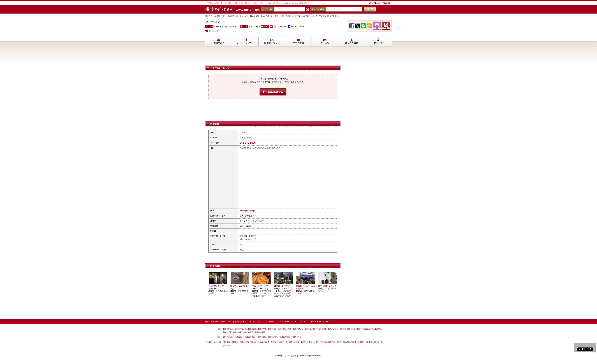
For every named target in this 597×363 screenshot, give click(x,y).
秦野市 (302, 342)
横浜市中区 (262, 329)
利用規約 (270, 321)
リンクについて (256, 321)
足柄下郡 (226, 345)
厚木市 (309, 342)
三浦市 (242, 342)
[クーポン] (325, 41)
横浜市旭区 (355, 329)
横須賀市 (234, 342)
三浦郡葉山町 (251, 342)
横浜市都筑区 (260, 332)
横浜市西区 (252, 329)
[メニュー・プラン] (245, 41)
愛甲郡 (379, 342)
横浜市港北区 (321, 329)
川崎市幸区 (239, 337)
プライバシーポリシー (287, 321)
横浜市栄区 (227, 332)
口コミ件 (213, 31)
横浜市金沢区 (233, 16)
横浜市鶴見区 (228, 329)
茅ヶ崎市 (289, 342)
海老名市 (331, 342)
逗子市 (296, 342)
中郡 (366, 342)
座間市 (339, 342)
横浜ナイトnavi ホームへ (321, 321)
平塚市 (260, 342)
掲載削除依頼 (240, 321)
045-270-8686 (248, 142)
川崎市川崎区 (228, 337)
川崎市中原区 (250, 337)
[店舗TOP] (218, 41)
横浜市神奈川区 (241, 329)
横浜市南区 (272, 329)
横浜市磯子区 (298, 329)
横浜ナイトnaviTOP (212, 16)
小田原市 (280, 342)
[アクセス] (378, 41)
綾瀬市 (353, 342)
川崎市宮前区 (285, 337)
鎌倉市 (266, 342)
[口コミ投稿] (298, 41)
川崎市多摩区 (273, 337)
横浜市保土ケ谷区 (285, 329)
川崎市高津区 (261, 337)
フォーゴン (244, 16)
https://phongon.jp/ (247, 211)
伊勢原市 (323, 342)
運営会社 (303, 321)
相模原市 (226, 342)
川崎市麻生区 (296, 337)
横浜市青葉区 (248, 332)
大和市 (316, 342)
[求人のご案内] (351, 41)
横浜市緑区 (365, 329)
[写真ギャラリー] (272, 41)
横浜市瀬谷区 (376, 329)
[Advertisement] (272, 57)
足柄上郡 (372, 342)
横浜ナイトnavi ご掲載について (218, 321)
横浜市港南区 (345, 329)
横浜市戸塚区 (333, 329)
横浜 (224, 16)
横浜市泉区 (237, 332)
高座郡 (360, 342)
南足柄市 (346, 342)
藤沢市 (273, 342)
